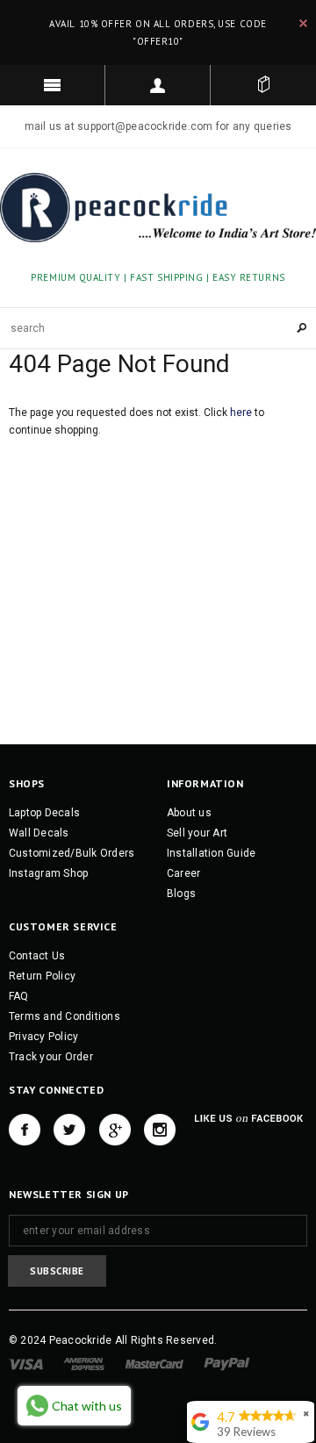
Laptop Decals (44, 813)
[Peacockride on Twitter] (69, 1129)
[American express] (83, 1363)
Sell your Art (197, 833)
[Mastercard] (154, 1363)
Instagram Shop (48, 873)
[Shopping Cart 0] (263, 85)
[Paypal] (227, 1363)
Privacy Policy (43, 1036)
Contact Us (37, 956)
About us (189, 813)
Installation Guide (211, 853)
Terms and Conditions (64, 1016)
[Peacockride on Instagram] (160, 1129)
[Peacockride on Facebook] (24, 1129)
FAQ (19, 996)
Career (183, 873)
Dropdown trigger (158, 85)
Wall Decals (39, 833)
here (241, 412)
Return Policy (42, 976)
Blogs (181, 893)
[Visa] (26, 1363)
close (303, 23)
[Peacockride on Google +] (115, 1129)
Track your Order (51, 1057)
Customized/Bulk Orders (71, 853)
